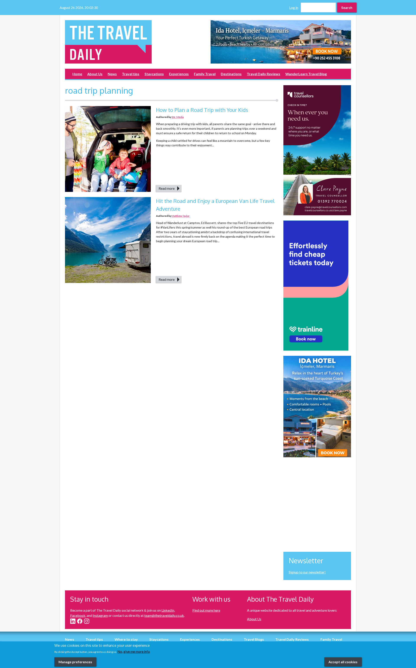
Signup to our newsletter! (307, 572)
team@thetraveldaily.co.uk (164, 615)
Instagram (100, 615)
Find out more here (206, 610)
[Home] (135, 42)
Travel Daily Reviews (263, 74)
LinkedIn (167, 610)
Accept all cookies (343, 662)
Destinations (231, 74)
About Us (94, 74)
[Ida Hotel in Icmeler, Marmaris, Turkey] (281, 42)
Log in (293, 7)
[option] (281, 42)
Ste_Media (178, 117)
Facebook (77, 615)
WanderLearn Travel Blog (306, 74)
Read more (167, 188)
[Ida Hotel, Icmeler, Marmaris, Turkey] (317, 406)
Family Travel (205, 74)
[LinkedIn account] (72, 621)
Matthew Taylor (181, 215)
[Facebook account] (79, 621)
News (112, 74)
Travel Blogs (254, 639)
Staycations (154, 74)
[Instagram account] (86, 621)
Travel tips (130, 74)
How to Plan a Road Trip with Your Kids (202, 109)
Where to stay (126, 639)
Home (77, 74)
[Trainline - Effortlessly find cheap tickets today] (317, 285)
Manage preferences (75, 662)
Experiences (179, 74)
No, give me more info (133, 651)
